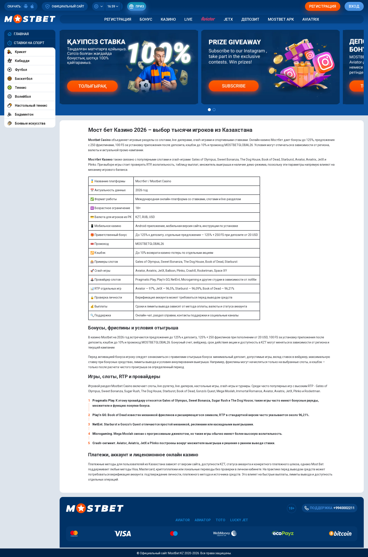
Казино (168, 19)
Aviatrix (310, 19)
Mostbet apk (281, 19)
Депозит (250, 19)
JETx (228, 19)
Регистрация (117, 19)
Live (188, 19)
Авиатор (203, 520)
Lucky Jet (239, 520)
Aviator (182, 520)
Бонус (146, 19)
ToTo (220, 520)
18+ (292, 508)
